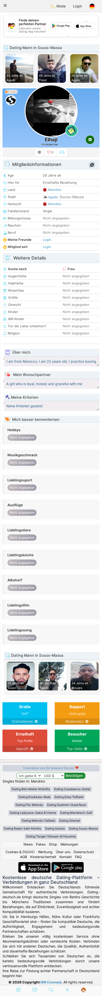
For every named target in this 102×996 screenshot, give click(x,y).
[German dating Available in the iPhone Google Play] (67, 864)
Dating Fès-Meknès (29, 805)
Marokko (54, 190)
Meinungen (69, 844)
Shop (53, 844)
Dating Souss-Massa (83, 828)
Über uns (63, 852)
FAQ (78, 857)
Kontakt (65, 857)
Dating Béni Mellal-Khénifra (31, 789)
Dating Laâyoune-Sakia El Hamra (33, 813)
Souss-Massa (71, 197)
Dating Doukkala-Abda (35, 797)
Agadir (53, 197)
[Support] (83, 990)
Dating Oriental (69, 820)
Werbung (45, 852)
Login (77, 6)
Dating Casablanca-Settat (72, 789)
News (28, 844)
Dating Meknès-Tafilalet (38, 820)
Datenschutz (84, 852)
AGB (23, 857)
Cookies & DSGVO (20, 852)
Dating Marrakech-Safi (76, 813)
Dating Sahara (55, 828)
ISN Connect (50, 982)
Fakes (41, 844)
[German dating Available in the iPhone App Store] (34, 864)
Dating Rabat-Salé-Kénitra (22, 828)
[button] (5, 5)
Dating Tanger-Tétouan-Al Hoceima (51, 836)
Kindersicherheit (43, 857)
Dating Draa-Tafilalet (68, 797)
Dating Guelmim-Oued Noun (66, 805)
